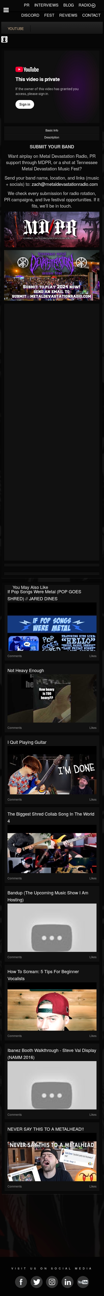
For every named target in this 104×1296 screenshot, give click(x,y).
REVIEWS (68, 15)
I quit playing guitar (26, 742)
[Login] (93, 5)
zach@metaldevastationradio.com (65, 184)
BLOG (68, 5)
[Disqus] (52, 369)
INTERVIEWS (46, 5)
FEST (49, 15)
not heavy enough (25, 670)
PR (27, 5)
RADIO (85, 5)
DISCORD (30, 15)
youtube (16, 28)
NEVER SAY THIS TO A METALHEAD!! (45, 1129)
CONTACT (91, 15)
